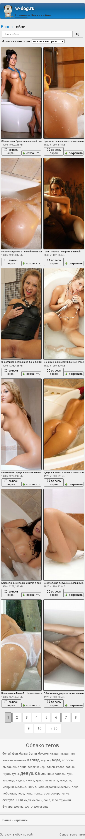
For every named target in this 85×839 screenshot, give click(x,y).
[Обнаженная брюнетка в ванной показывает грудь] (21, 93)
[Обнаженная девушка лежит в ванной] (63, 645)
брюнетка (45, 753)
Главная (21, 15)
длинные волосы (53, 774)
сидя (27, 800)
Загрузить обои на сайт (17, 834)
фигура (7, 806)
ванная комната (14, 760)
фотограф (41, 806)
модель (65, 780)
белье (23, 753)
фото (29, 806)
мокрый (8, 787)
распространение (56, 793)
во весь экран (12, 151)
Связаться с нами (72, 834)
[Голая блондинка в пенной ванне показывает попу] (21, 203)
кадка (20, 780)
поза (20, 793)
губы (15, 774)
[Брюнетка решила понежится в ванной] (21, 534)
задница (8, 780)
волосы (67, 760)
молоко (20, 787)
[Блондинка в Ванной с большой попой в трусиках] (21, 645)
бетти (33, 753)
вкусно (46, 760)
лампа (53, 780)
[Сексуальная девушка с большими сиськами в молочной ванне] (63, 534)
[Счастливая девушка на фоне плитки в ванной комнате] (21, 314)
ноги (40, 787)
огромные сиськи (57, 787)
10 (39, 728)
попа (29, 793)
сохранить (33, 153)
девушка (30, 773)
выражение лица (14, 767)
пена (75, 787)
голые (70, 767)
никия (31, 787)
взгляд (33, 760)
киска (30, 780)
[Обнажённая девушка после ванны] (21, 424)
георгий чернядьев (41, 767)
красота (42, 780)
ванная (69, 753)
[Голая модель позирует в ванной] (63, 203)
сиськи (37, 800)
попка (38, 793)
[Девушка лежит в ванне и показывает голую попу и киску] (63, 424)
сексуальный (12, 800)
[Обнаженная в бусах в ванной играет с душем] (63, 314)
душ (69, 774)
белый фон (10, 753)
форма (19, 806)
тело (55, 800)
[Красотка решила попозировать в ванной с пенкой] (63, 93)
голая (60, 767)
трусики (65, 800)
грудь (6, 774)
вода (56, 760)
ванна (58, 753)
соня (47, 800)
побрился (9, 793)
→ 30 (53, 728)
